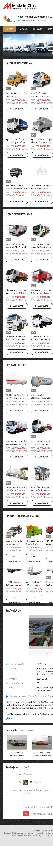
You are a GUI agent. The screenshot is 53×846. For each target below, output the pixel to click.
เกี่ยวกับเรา (37, 28)
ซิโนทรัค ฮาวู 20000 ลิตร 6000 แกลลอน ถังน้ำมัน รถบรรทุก (16, 293)
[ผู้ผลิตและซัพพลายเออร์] (20, 5)
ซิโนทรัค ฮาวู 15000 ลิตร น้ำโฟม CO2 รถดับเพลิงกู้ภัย (41, 293)
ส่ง (26, 813)
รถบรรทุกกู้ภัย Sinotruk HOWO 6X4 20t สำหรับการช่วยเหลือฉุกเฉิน (15, 339)
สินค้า (24, 28)
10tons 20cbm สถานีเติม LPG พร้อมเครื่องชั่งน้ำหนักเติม (16, 490)
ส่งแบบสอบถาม (16, 109)
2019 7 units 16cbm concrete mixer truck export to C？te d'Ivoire (42, 755)
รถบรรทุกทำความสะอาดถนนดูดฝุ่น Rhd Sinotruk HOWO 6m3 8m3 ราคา (16, 247)
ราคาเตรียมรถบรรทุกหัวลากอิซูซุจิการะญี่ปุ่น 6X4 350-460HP (41, 188)
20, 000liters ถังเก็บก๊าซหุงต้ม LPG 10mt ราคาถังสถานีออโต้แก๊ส (17, 398)
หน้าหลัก (9, 28)
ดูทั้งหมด (9, 718)
